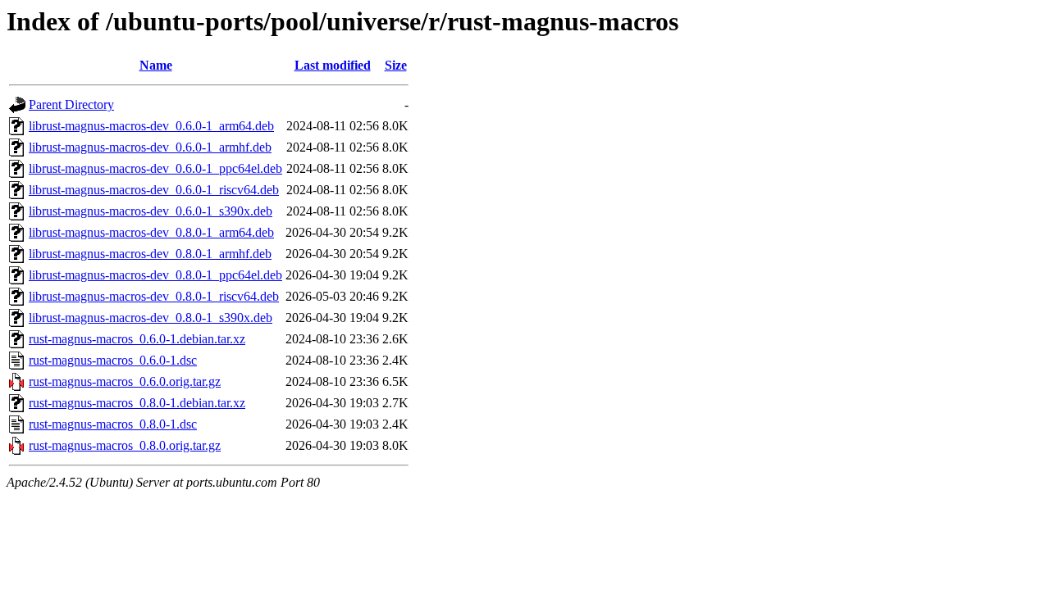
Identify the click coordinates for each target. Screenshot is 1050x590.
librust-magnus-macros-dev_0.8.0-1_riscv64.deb (154, 296)
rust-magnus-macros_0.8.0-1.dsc (113, 424)
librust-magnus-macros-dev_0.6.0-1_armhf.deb (150, 147)
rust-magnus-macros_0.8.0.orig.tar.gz (125, 445)
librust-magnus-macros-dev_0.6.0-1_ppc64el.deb (155, 168)
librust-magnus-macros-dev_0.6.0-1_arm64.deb (151, 126)
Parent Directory (71, 104)
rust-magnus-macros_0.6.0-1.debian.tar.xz (137, 339)
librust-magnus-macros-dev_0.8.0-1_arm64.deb (151, 232)
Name (155, 65)
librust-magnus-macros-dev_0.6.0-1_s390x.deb (150, 211)
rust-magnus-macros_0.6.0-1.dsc (113, 360)
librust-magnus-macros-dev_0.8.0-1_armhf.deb (150, 254)
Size (396, 65)
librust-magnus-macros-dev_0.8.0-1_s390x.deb (150, 317)
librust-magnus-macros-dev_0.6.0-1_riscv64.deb (154, 190)
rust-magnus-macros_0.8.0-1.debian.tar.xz (137, 403)
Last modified (332, 65)
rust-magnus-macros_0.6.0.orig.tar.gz (125, 381)
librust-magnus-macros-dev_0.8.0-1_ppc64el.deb (155, 275)
